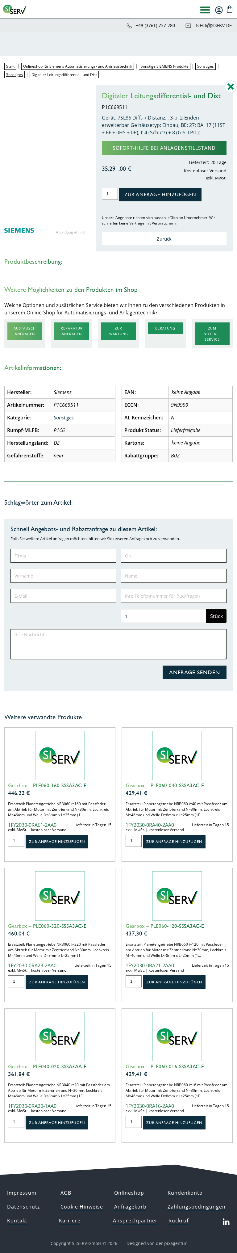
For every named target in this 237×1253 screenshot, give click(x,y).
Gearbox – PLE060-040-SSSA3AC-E (165, 785)
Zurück (164, 239)
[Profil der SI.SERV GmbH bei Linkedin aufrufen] (226, 1222)
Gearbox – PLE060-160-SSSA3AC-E (47, 785)
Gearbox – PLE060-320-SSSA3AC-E (47, 926)
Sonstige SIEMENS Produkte (165, 66)
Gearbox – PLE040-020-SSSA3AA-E (47, 1066)
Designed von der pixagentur (157, 1243)
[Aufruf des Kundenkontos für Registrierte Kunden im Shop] (219, 10)
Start (10, 66)
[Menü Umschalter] (205, 9)
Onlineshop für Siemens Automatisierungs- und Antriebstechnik (77, 66)
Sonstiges (205, 66)
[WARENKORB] (229, 9)
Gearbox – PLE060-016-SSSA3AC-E (165, 1066)
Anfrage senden (194, 672)
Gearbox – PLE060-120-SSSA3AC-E (165, 926)
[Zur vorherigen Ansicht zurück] (230, 91)
